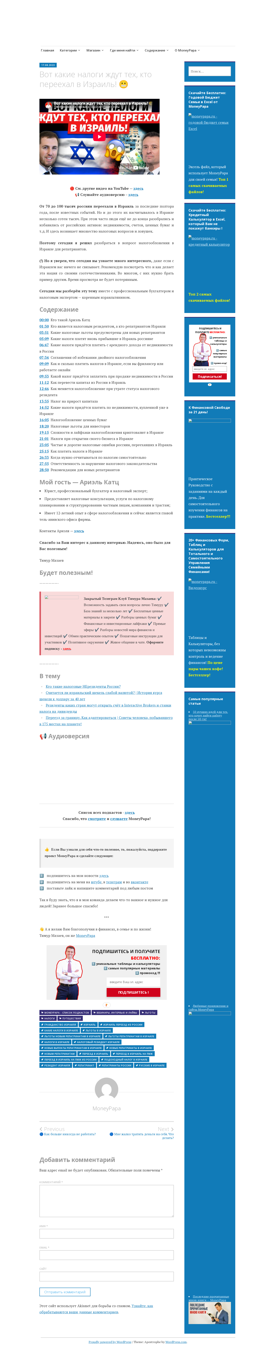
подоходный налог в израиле (125, 1059)
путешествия (72, 1018)
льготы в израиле (98, 1030)
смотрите (97, 818)
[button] (123, 954)
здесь (138, 188)
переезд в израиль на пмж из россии (70, 1059)
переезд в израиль (95, 1053)
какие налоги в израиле (61, 1030)
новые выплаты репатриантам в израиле (73, 1048)
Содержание (155, 50)
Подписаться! (210, 376)
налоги (49, 1018)
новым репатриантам (59, 1053)
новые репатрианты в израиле (130, 1048)
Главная (47, 50)
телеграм (114, 882)
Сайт (43, 1269)
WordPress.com (176, 1342)
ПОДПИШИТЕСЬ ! (133, 992)
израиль (90, 1024)
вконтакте (139, 882)
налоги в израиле (56, 1042)
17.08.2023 (48, 65)
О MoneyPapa (185, 50)
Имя (43, 1226)
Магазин (93, 50)
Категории (68, 50)
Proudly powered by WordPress (110, 1342)
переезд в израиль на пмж (134, 1053)
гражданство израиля (60, 1024)
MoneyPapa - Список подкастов (66, 1012)
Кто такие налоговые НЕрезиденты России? (83, 686)
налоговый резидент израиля (98, 1042)
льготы (150, 1012)
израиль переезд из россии (123, 1024)
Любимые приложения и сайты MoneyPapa (208, 1007)
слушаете (119, 818)
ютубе (96, 882)
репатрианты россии (116, 1065)
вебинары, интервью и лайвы (117, 1012)
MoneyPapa (85, 935)
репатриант (86, 1065)
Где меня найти (122, 50)
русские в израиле (152, 1065)
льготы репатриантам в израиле (131, 1036)
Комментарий (51, 1182)
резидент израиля (57, 1065)
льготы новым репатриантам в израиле (72, 1036)
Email (44, 1247)
